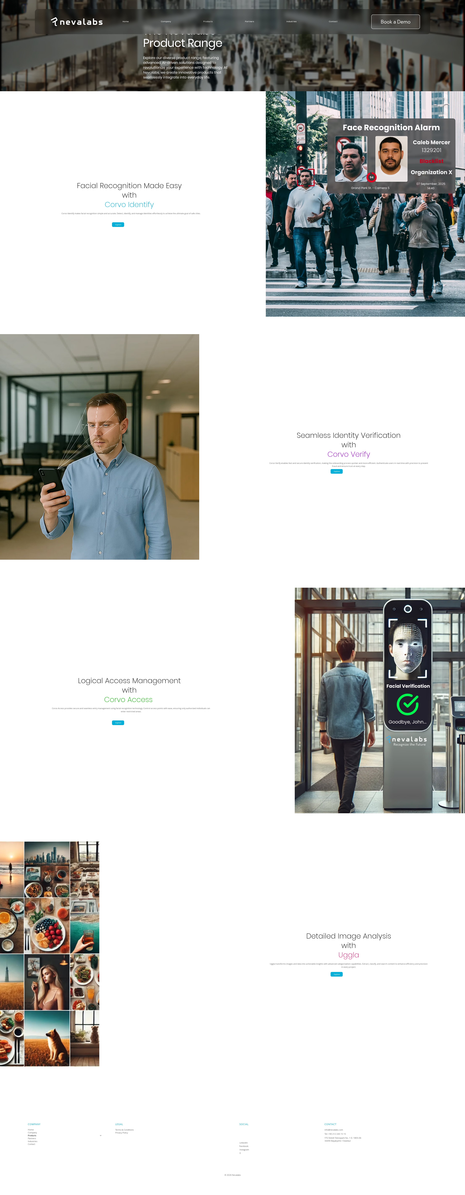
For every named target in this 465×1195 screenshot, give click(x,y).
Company (32, 1132)
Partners (32, 1138)
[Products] (101, 1135)
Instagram (244, 1149)
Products (32, 1135)
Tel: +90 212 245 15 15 (335, 1133)
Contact (31, 1144)
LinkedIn (244, 1142)
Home (31, 1129)
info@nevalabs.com (334, 1129)
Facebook (243, 1146)
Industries (32, 1141)
